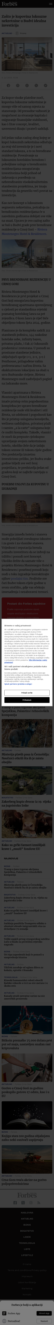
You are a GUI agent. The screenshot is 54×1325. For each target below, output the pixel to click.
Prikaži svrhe (26, 693)
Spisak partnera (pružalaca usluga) (18, 684)
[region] (27, 662)
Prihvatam (27, 700)
